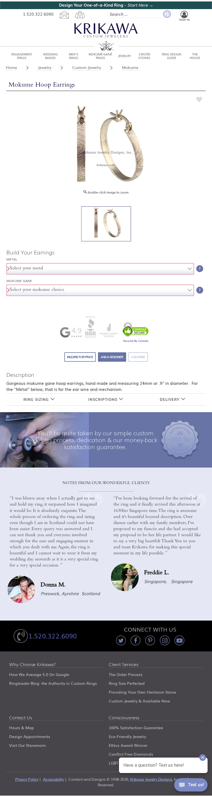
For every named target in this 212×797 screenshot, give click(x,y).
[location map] (80, 14)
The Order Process (125, 674)
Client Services (123, 664)
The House (195, 56)
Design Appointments (29, 736)
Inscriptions (103, 399)
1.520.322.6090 (38, 14)
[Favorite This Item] (199, 99)
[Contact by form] (64, 14)
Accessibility (53, 779)
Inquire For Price (80, 357)
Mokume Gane (19, 281)
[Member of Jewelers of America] (108, 330)
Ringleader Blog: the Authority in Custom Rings (53, 683)
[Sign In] (184, 14)
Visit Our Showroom (27, 745)
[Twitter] (121, 640)
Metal (11, 259)
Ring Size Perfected (127, 683)
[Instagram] (165, 640)
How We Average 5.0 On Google (39, 674)
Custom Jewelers (106, 37)
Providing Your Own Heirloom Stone (142, 692)
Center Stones (144, 56)
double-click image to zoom (108, 192)
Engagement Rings (21, 56)
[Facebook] (136, 640)
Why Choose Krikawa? (32, 664)
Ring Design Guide (171, 56)
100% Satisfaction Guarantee (136, 727)
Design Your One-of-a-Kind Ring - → (106, 5)
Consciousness (124, 718)
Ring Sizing (36, 399)
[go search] (167, 14)
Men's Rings (73, 56)
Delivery (170, 399)
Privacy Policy (26, 779)
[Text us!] (191, 786)
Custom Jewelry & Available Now (139, 701)
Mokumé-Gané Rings (100, 56)
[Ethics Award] (90, 326)
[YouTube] (179, 640)
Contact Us (20, 718)
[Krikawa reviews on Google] (70, 332)
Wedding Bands (50, 56)
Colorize (138, 357)
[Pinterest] (150, 640)
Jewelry (124, 55)
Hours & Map (21, 727)
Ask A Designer (112, 357)
